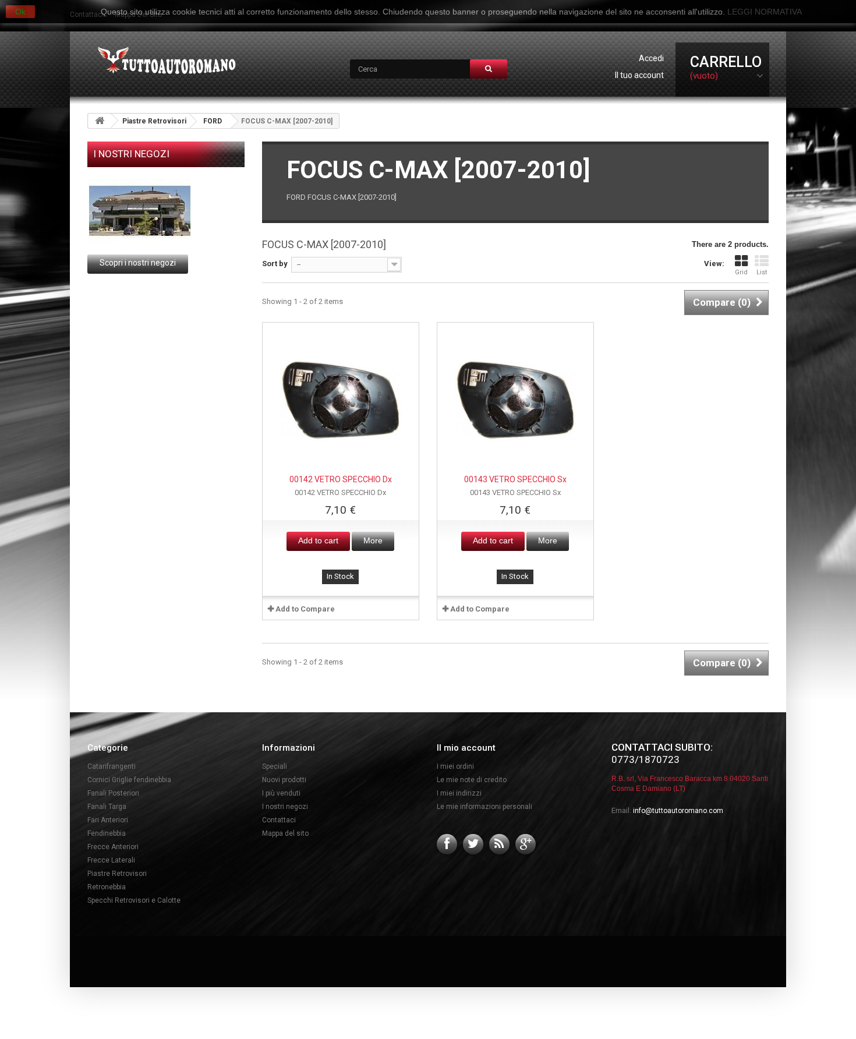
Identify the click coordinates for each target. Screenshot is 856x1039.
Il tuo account (639, 75)
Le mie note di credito (472, 780)
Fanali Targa (106, 807)
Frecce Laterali (111, 860)
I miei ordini (455, 766)
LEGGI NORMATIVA (764, 11)
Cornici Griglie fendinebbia (129, 780)
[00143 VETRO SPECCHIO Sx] (515, 400)
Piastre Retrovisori (154, 121)
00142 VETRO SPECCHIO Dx (340, 479)
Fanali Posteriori (113, 793)
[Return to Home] (100, 121)
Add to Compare (305, 609)
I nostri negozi (131, 154)
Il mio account (466, 748)
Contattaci (279, 820)
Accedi (651, 58)
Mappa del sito (285, 833)
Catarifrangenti (111, 766)
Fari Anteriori (107, 820)
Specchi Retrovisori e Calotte (134, 900)
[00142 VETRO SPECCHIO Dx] (340, 400)
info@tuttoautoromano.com (678, 811)
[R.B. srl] (163, 61)
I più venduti (281, 793)
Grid (741, 272)
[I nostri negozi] (166, 211)
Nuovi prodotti (284, 780)
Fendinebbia (106, 833)
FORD (212, 121)
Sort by (275, 263)
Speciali (274, 766)
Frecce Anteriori (113, 847)
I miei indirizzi (459, 793)
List (761, 272)
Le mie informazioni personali (484, 807)
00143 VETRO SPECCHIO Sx (515, 479)
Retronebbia (106, 887)
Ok (20, 11)
